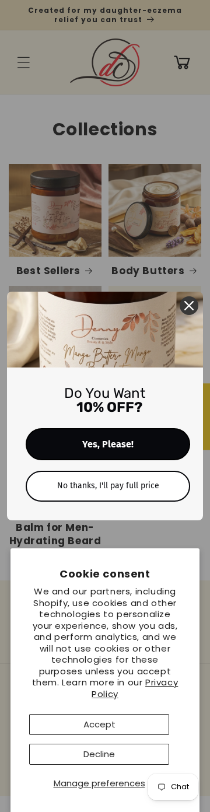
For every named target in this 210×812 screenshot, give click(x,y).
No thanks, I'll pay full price (108, 486)
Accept (99, 724)
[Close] (189, 306)
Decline (99, 754)
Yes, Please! (108, 444)
